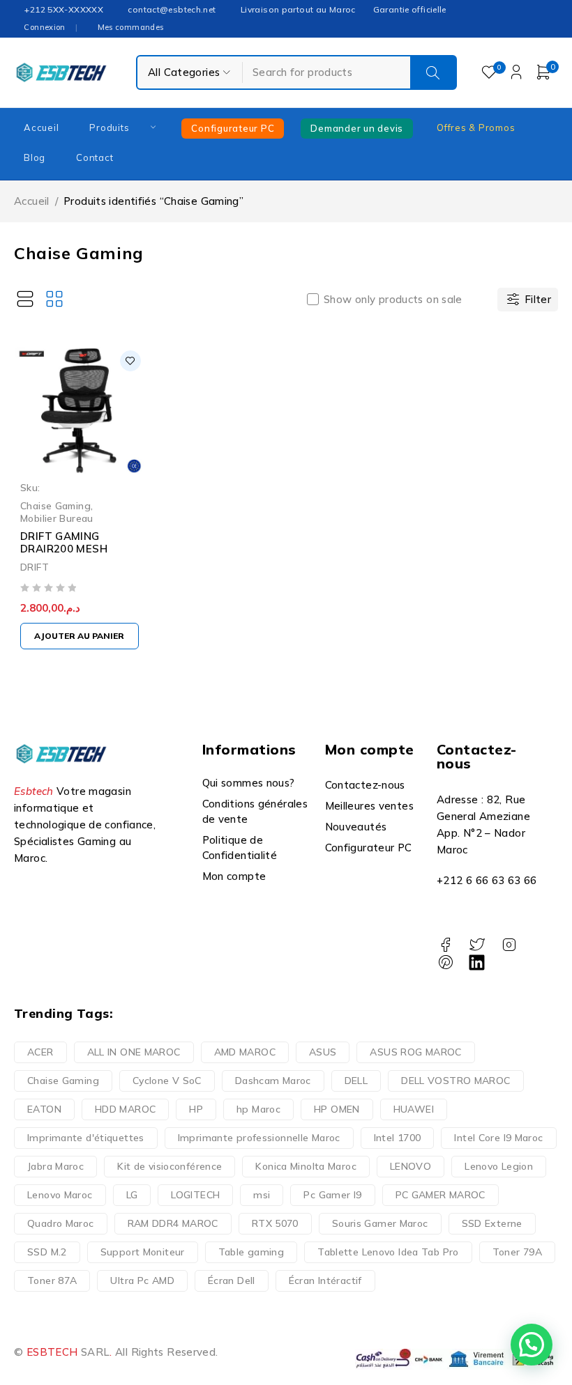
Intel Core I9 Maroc (498, 1137)
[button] (79, 636)
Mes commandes (130, 27)
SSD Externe (492, 1223)
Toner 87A (52, 1280)
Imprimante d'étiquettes (85, 1137)
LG (132, 1195)
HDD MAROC (125, 1109)
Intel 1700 (397, 1137)
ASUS (323, 1052)
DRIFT (34, 567)
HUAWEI (413, 1109)
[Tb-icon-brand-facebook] (445, 945)
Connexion (44, 27)
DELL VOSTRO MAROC (455, 1080)
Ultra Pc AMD (142, 1280)
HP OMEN (337, 1109)
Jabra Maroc (55, 1166)
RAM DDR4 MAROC (173, 1223)
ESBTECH (52, 1352)
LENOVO (410, 1166)
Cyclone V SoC (167, 1080)
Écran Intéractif (325, 1280)
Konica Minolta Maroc (305, 1166)
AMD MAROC (245, 1052)
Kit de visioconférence (169, 1166)
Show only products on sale (393, 299)
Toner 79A (517, 1252)
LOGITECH (195, 1195)
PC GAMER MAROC (441, 1195)
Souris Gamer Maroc (380, 1223)
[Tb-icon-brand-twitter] (477, 945)
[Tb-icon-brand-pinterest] (445, 962)
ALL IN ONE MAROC (134, 1052)
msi (261, 1195)
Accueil (32, 201)
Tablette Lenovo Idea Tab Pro (388, 1252)
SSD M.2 (47, 1252)
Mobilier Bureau (56, 518)
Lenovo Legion (499, 1166)
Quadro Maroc (60, 1223)
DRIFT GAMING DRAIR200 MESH (63, 542)
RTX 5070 (275, 1223)
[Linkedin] (477, 962)
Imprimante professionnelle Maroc (259, 1137)
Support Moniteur (142, 1252)
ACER (40, 1052)
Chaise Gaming (55, 505)
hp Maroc (258, 1109)
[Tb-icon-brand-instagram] (509, 945)
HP (196, 1109)
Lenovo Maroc (60, 1195)
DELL (356, 1080)
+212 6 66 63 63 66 (487, 880)
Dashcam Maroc (273, 1080)
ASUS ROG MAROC (415, 1052)
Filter (538, 299)
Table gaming (251, 1252)
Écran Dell (231, 1280)
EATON (44, 1109)
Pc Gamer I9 (332, 1195)
